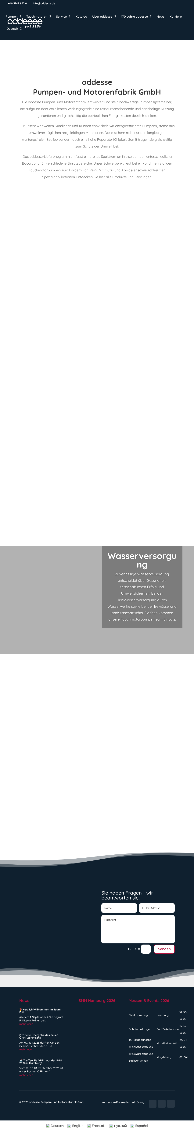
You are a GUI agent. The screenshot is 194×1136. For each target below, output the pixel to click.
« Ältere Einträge (32, 840)
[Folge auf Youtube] (152, 1104)
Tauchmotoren (36, 16)
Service (61, 16)
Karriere (176, 16)
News (160, 16)
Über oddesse (102, 16)
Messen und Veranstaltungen (64, 793)
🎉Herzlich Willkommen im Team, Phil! (60, 682)
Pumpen (11, 16)
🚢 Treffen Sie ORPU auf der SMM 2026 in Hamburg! (76, 786)
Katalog (81, 16)
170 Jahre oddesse (134, 16)
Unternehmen (52, 741)
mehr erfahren (28, 402)
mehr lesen (28, 720)
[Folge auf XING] (171, 1104)
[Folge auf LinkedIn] (162, 1104)
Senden (164, 949)
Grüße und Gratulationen (61, 689)
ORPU (155, 514)
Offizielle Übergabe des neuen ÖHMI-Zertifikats (71, 734)
